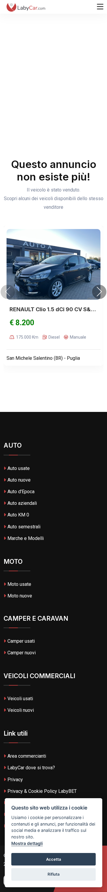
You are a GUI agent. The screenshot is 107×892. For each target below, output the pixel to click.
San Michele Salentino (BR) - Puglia (43, 358)
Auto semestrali (23, 527)
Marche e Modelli (25, 538)
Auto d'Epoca (20, 491)
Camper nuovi (21, 653)
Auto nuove (19, 480)
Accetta (53, 859)
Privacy (15, 779)
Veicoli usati (20, 698)
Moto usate (19, 584)
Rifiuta (54, 874)
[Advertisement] (53, 56)
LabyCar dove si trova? (31, 767)
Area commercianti (26, 756)
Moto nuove (19, 596)
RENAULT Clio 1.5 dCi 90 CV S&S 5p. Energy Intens (53, 309)
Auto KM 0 (18, 515)
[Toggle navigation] (100, 7)
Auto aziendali (22, 503)
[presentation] (8, 292)
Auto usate (18, 468)
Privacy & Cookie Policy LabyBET (42, 791)
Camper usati (21, 641)
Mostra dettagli (27, 843)
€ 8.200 (22, 322)
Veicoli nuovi (20, 710)
